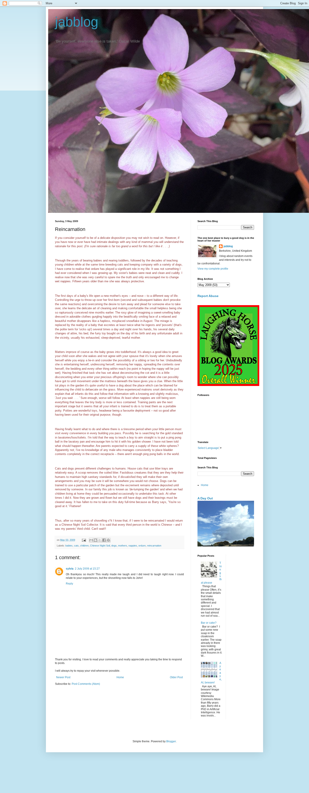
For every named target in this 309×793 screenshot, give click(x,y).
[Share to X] (99, 540)
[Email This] (91, 540)
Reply (69, 583)
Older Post (176, 677)
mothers (122, 545)
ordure (142, 545)
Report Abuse (208, 296)
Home (120, 677)
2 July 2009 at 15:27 (87, 568)
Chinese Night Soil (100, 545)
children (84, 545)
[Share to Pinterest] (108, 540)
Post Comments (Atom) (86, 683)
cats (76, 545)
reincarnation (154, 545)
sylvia (70, 568)
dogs (114, 545)
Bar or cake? (208, 622)
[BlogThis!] (95, 540)
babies (69, 545)
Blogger (171, 741)
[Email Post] (84, 540)
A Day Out (205, 498)
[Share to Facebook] (104, 540)
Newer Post (63, 677)
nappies (132, 545)
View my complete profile (212, 268)
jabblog (76, 21)
